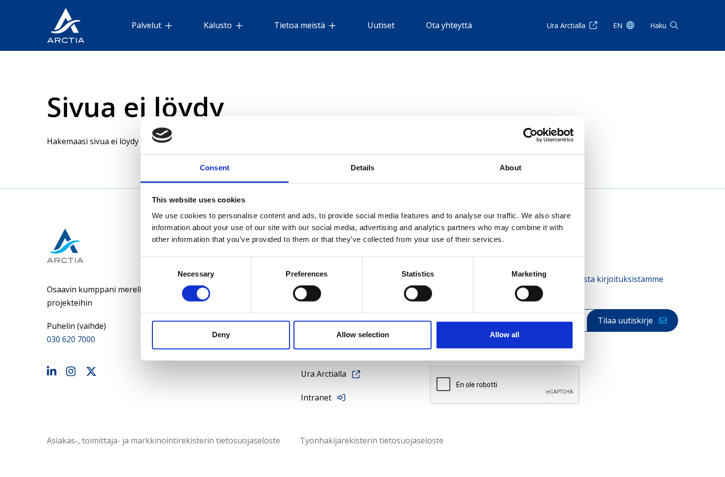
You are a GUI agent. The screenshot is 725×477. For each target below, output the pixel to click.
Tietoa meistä (299, 25)
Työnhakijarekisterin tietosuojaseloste (371, 440)
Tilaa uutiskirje (625, 320)
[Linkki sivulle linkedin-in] (51, 372)
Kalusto (218, 25)
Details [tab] (363, 167)
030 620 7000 (71, 339)
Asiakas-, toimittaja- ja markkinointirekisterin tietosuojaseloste (163, 440)
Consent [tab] (214, 167)
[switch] (307, 294)
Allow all (504, 334)
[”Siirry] (65, 25)
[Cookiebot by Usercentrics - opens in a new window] (530, 135)
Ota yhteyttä (449, 25)
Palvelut (146, 25)
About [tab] (510, 167)
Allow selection (362, 334)
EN (617, 25)
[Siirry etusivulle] (101, 245)
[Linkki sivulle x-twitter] (91, 372)
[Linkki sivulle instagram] (70, 372)
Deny (221, 334)
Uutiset (381, 25)
